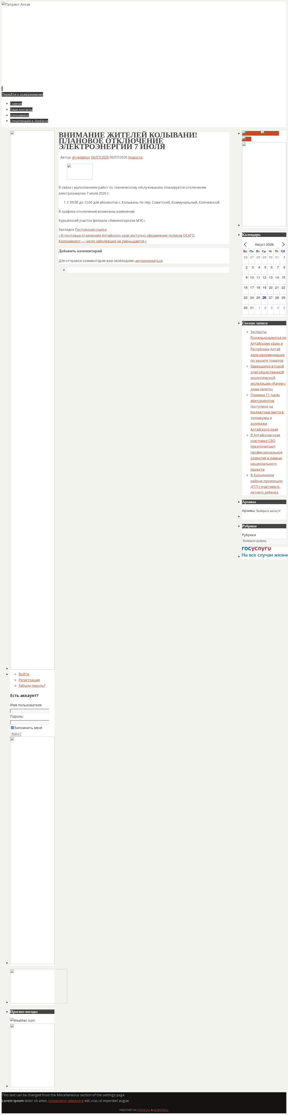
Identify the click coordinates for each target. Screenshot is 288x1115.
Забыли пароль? (32, 685)
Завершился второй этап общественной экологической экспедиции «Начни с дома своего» (268, 377)
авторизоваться (148, 260)
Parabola (143, 1110)
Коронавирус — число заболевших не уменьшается (103, 241)
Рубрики (249, 535)
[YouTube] (251, 133)
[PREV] (246, 244)
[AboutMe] (270, 133)
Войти (24, 674)
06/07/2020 (100, 157)
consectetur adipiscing (66, 1100)
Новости (135, 157)
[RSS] (246, 139)
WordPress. (161, 1110)
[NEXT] (282, 244)
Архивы (248, 510)
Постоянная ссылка (90, 229)
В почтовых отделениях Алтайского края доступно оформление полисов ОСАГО (126, 235)
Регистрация (29, 680)
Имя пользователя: (26, 705)
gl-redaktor (81, 157)
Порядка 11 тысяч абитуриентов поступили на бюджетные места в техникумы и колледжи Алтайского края (267, 412)
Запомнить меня (28, 727)
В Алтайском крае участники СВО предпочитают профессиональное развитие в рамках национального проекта (266, 452)
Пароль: (16, 716)
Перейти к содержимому (22, 94)
